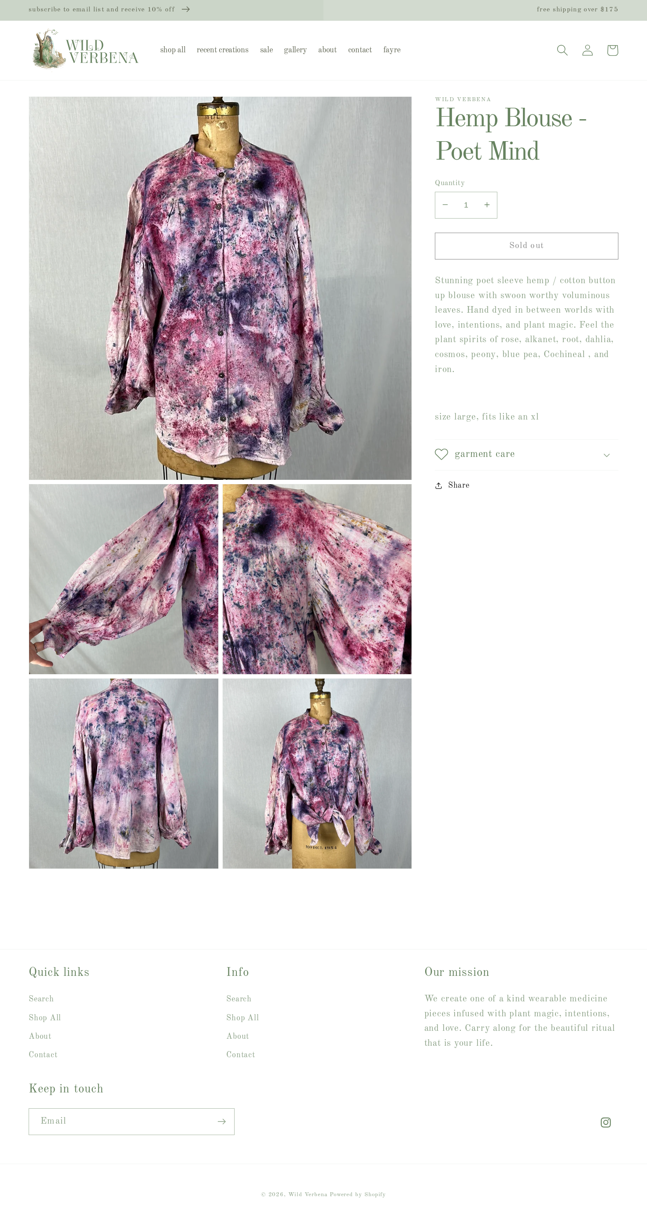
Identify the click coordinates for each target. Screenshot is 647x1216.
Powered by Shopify (358, 1195)
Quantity (450, 182)
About (40, 1037)
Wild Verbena (307, 1195)
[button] (562, 50)
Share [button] (459, 485)
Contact (43, 1055)
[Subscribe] (221, 1121)
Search (41, 999)
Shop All (45, 1018)
